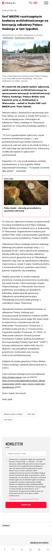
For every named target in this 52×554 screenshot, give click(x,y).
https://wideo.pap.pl (11, 377)
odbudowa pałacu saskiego (13, 414)
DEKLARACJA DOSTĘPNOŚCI (39, 542)
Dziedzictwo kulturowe (24, 38)
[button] (49, 526)
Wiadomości (8, 38)
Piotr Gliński (8, 420)
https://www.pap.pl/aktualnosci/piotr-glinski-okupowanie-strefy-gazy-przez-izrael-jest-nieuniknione (24, 384)
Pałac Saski (31, 414)
